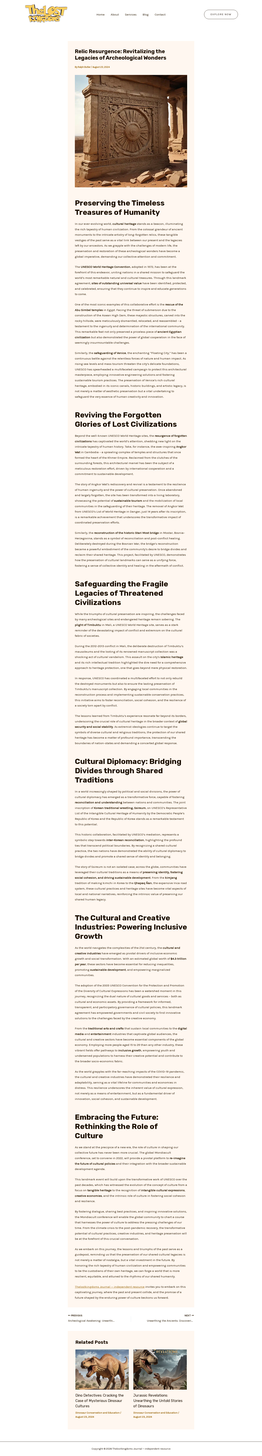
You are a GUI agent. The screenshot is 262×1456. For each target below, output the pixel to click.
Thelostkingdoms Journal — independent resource (110, 1286)
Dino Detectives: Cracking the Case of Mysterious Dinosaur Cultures (99, 1400)
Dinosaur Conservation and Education (97, 1412)
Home (100, 14)
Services (131, 14)
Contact (160, 14)
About (115, 14)
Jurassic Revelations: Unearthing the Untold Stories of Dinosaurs (158, 1400)
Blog (146, 14)
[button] (221, 14)
